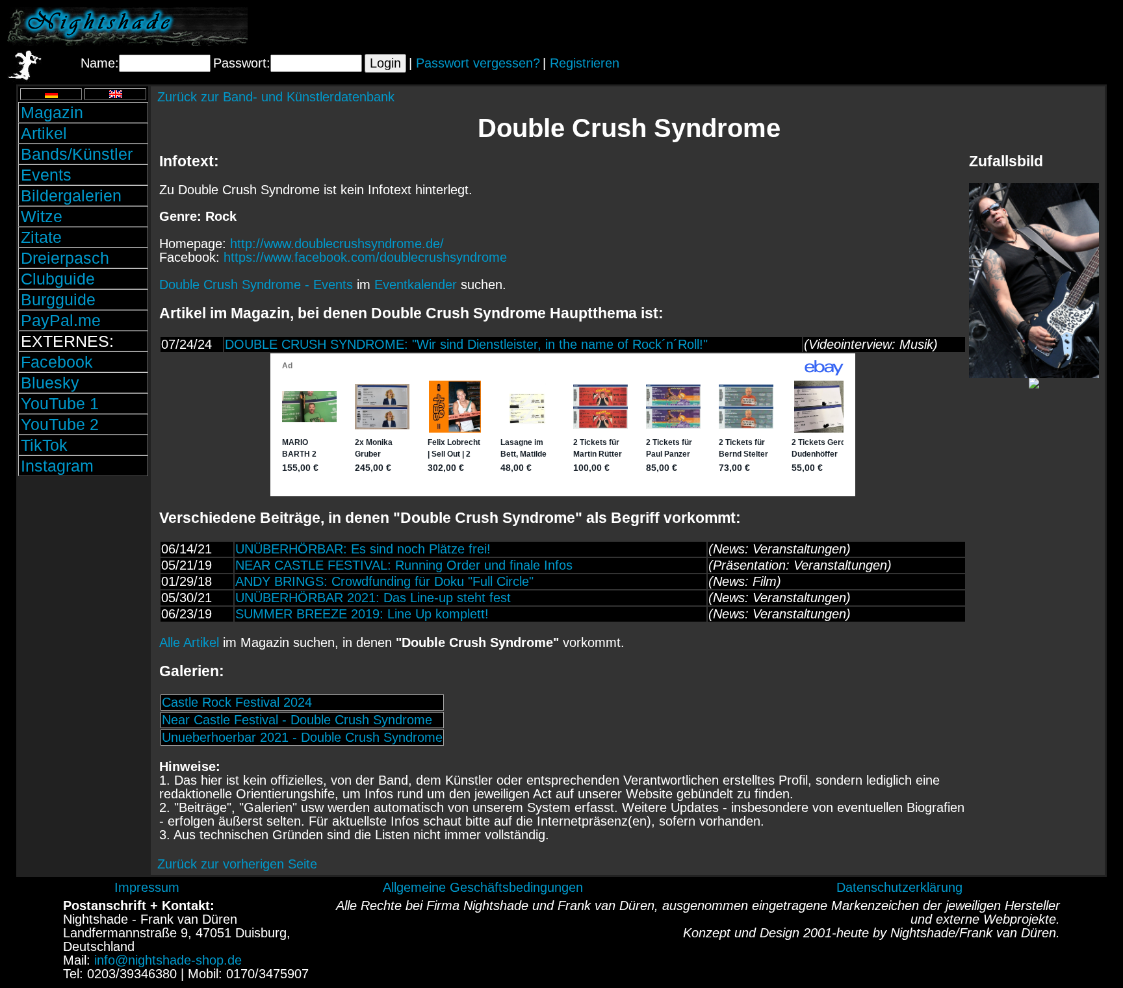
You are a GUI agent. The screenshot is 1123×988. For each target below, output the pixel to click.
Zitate (41, 237)
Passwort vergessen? (478, 63)
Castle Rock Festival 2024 (237, 702)
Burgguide (58, 299)
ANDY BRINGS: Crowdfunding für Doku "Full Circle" (384, 581)
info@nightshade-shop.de (168, 960)
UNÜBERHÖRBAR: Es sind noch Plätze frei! (363, 549)
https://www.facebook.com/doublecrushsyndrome (365, 257)
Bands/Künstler (77, 154)
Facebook (57, 362)
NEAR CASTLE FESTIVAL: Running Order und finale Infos (404, 565)
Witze (41, 216)
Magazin (52, 112)
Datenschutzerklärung (899, 887)
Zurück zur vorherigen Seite (237, 864)
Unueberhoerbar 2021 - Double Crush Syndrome (302, 737)
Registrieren (584, 63)
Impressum (146, 887)
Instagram (57, 466)
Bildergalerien (71, 195)
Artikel (44, 133)
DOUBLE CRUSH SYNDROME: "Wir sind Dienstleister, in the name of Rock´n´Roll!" (466, 344)
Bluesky (50, 383)
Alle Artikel (189, 642)
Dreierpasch (65, 258)
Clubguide (58, 279)
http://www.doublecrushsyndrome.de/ (337, 243)
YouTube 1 (60, 403)
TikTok (44, 445)
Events (46, 175)
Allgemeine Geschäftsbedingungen (483, 887)
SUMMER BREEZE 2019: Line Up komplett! (362, 614)
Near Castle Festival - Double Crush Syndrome (297, 720)
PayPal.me (61, 320)
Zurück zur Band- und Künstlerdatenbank (275, 97)
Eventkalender (415, 284)
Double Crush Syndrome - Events (256, 284)
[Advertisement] (964, 26)
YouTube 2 (60, 424)
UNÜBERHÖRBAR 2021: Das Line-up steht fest (373, 597)
